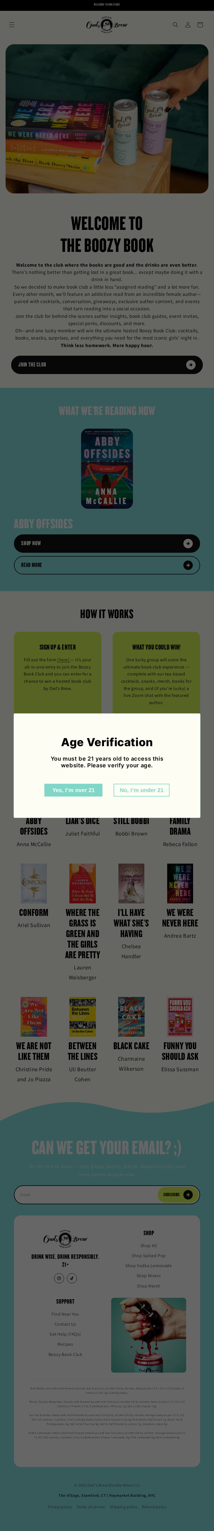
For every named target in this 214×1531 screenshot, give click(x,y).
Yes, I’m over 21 (73, 790)
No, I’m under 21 (142, 790)
